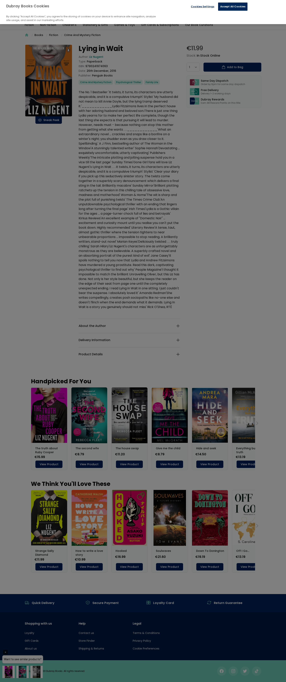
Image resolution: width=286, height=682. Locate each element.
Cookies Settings (202, 6)
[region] (143, 12)
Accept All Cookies (232, 6)
